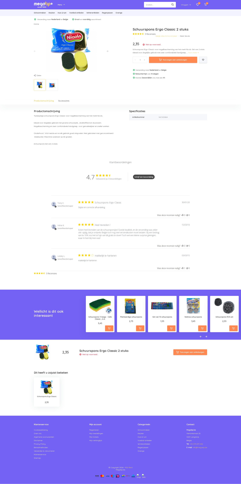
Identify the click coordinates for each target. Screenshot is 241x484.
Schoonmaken (40, 13)
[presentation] (35, 51)
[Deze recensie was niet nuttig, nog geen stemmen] (187, 215)
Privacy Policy (40, 444)
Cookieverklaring (41, 430)
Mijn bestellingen (96, 433)
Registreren (94, 430)
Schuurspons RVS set (224, 317)
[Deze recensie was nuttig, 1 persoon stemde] (183, 268)
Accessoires (63, 101)
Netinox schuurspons (193, 317)
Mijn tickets (94, 437)
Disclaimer (38, 440)
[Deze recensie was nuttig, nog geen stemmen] (183, 215)
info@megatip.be (200, 447)
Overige (119, 13)
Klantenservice (40, 454)
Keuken (52, 13)
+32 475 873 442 (196, 444)
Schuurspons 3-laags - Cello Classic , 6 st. (100, 318)
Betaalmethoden (41, 447)
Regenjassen (107, 13)
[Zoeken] (173, 5)
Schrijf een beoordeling (144, 177)
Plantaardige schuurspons (131, 317)
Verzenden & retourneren (44, 451)
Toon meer (192, 52)
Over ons (37, 433)
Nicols (187, 36)
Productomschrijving (44, 101)
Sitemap (37, 458)
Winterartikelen (92, 13)
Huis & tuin (62, 13)
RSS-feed (128, 467)
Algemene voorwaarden (44, 437)
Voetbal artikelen (76, 13)
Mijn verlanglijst (95, 440)
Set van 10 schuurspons (162, 317)
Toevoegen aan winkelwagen (175, 60)
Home (36, 24)
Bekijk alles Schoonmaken (166, 36)
